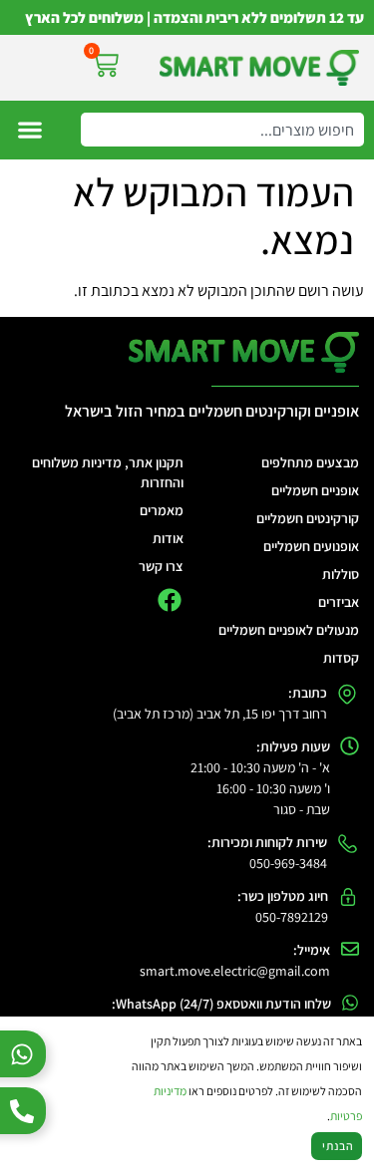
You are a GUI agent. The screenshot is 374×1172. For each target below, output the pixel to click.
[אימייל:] (350, 949)
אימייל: (311, 950)
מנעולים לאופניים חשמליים (288, 630)
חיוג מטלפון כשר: (282, 896)
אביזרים (338, 602)
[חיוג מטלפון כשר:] (348, 897)
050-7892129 (291, 917)
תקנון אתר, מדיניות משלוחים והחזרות (108, 472)
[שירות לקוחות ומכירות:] (347, 843)
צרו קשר (161, 566)
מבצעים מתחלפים (310, 462)
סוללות (340, 574)
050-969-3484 (288, 863)
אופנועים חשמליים (311, 546)
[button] (29, 130)
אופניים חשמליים (315, 490)
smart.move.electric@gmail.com (235, 971)
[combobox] (222, 129)
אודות (168, 538)
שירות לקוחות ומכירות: (267, 842)
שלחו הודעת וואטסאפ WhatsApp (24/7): (221, 1004)
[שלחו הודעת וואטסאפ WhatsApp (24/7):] (350, 1003)
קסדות (341, 658)
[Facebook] (169, 599)
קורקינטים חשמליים (307, 518)
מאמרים (162, 510)
